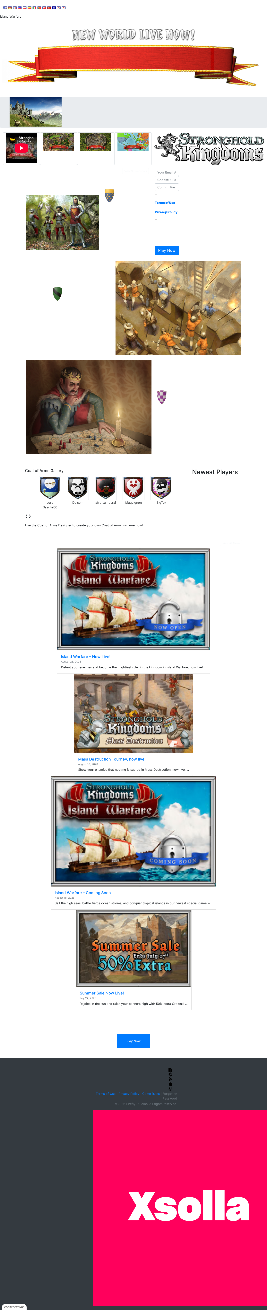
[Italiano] (34, 7)
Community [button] (98, 7)
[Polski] (25, 7)
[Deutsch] (10, 7)
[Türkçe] (44, 7)
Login (137, 7)
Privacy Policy (128, 1094)
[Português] (39, 7)
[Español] (29, 7)
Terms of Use (106, 1094)
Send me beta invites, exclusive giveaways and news (166, 232)
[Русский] (20, 7)
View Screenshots (135, 171)
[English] (5, 7)
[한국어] (59, 7)
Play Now (133, 1041)
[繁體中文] (54, 7)
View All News (231, 543)
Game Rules (151, 1094)
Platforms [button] (119, 7)
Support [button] (76, 7)
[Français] (15, 7)
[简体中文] (49, 7)
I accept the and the (166, 205)
